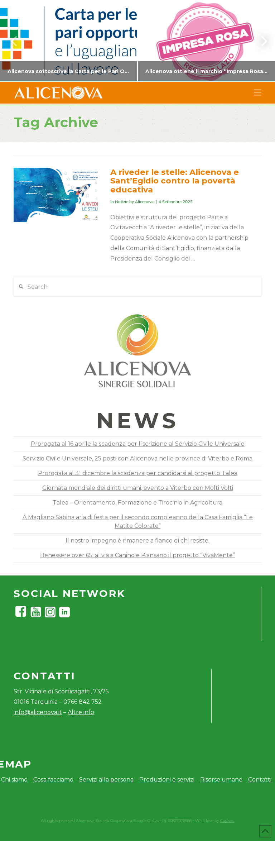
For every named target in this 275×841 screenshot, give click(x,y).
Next (260, 41)
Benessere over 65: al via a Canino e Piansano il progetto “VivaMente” (137, 555)
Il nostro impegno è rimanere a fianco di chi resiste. (137, 540)
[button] (257, 92)
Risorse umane (221, 779)
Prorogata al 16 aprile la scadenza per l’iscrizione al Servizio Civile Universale (138, 443)
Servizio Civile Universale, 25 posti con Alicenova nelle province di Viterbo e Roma (137, 458)
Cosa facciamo (53, 779)
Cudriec (227, 820)
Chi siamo (14, 779)
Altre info (81, 712)
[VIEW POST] (56, 195)
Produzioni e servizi (166, 779)
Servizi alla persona (106, 779)
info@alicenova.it (38, 712)
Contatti (260, 779)
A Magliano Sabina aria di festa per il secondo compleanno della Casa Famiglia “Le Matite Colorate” (138, 521)
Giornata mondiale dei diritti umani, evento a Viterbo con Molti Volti (137, 487)
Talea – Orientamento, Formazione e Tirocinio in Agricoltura (137, 502)
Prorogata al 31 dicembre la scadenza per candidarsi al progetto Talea (137, 473)
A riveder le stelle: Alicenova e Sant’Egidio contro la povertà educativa (174, 181)
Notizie (121, 202)
